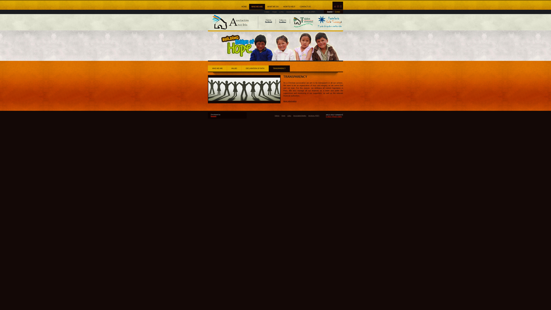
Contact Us (305, 7)
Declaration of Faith (255, 68)
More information (290, 101)
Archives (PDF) (309, 12)
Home (244, 7)
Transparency (279, 68)
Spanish (330, 11)
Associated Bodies (293, 12)
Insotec (213, 116)
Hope (274, 12)
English (337, 11)
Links (281, 12)
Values (234, 68)
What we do (273, 7)
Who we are (257, 7)
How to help (289, 7)
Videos (266, 12)
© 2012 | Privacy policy (334, 116)
